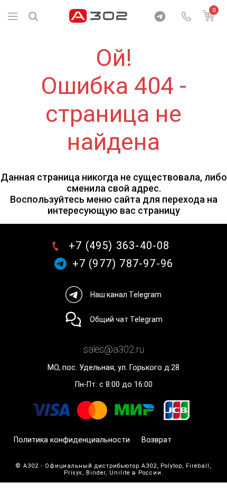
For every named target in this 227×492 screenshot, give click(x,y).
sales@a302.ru (113, 349)
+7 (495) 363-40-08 (119, 246)
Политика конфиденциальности (72, 440)
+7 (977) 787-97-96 (123, 264)
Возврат (156, 440)
